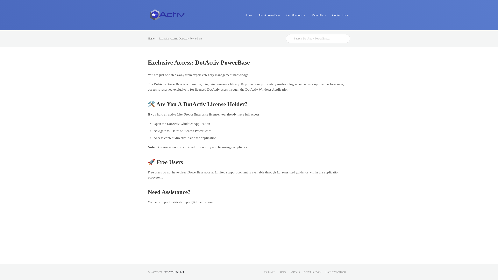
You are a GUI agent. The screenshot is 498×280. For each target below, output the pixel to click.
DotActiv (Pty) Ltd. (174, 271)
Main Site (269, 271)
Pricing (283, 271)
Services (295, 271)
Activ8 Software (312, 271)
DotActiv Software (335, 271)
